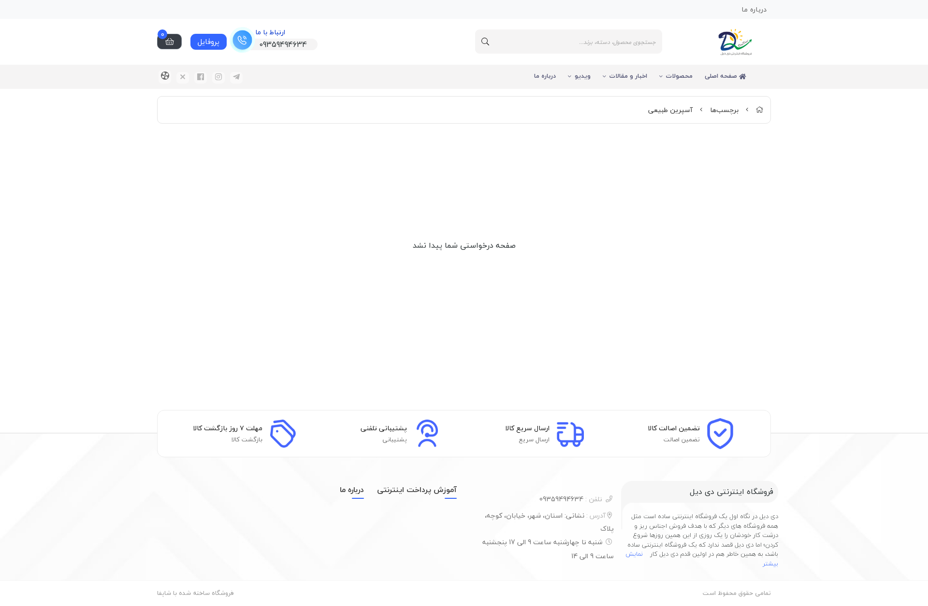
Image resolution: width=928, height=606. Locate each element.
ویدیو (583, 75)
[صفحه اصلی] (759, 110)
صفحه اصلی (722, 75)
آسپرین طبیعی (670, 110)
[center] (485, 41)
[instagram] (218, 77)
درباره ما (545, 75)
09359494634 (570, 499)
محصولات (679, 75)
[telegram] (236, 77)
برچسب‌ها (724, 110)
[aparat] (165, 76)
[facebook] (200, 77)
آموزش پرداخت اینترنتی (417, 489)
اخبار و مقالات (628, 75)
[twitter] (183, 77)
